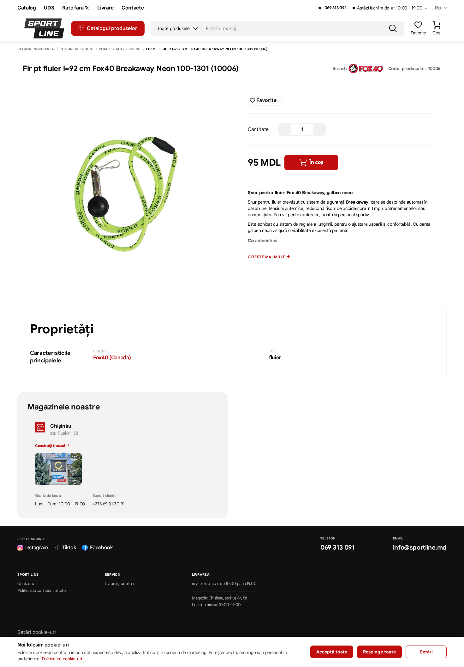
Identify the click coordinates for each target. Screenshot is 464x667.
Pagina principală (35, 49)
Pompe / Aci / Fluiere (119, 49)
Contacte (133, 8)
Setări (426, 652)
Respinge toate (379, 652)
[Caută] (393, 28)
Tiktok (69, 548)
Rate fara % (75, 8)
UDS (49, 8)
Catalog (26, 8)
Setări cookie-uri (36, 632)
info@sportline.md (420, 547)
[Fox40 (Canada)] (365, 68)
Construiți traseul (50, 445)
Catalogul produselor (112, 28)
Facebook (101, 548)
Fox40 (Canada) (112, 357)
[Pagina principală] (44, 28)
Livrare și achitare (120, 583)
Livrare (105, 8)
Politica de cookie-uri (62, 659)
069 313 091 (335, 7)
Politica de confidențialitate (41, 590)
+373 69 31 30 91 (108, 504)
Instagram (36, 548)
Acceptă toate (331, 652)
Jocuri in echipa (76, 49)
